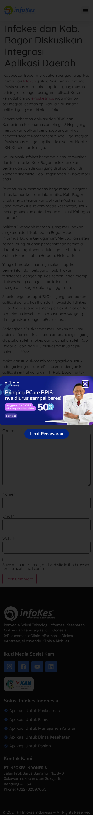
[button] (85, 384)
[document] (46, 407)
